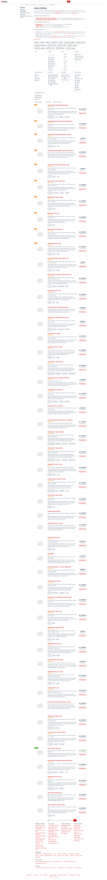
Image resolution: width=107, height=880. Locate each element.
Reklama (79, 874)
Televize (78, 853)
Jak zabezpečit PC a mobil (40, 863)
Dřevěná (69, 33)
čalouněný (54, 35)
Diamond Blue (65, 373)
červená (65, 65)
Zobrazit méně (37, 39)
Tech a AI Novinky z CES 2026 (41, 867)
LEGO (59, 853)
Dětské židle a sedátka (42, 4)
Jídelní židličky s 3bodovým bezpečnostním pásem (46, 19)
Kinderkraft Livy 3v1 (39, 844)
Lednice (41, 855)
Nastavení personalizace (62, 874)
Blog (40, 874)
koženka (51, 37)
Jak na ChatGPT (60, 867)
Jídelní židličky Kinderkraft (53, 825)
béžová (65, 56)
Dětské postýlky (64, 833)
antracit (65, 54)
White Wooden (51, 490)
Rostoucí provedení (58, 11)
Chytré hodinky (38, 853)
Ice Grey (56, 788)
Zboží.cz (21, 4)
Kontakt (51, 876)
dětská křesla (74, 13)
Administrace (45, 874)
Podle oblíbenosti (38, 102)
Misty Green (50, 788)
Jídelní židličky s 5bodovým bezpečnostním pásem (46, 18)
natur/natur (50, 192)
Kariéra (55, 876)
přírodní (49, 146)
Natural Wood (54, 401)
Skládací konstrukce (40, 25)
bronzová (65, 61)
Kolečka (37, 27)
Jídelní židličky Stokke (52, 827)
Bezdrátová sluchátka (47, 853)
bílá (64, 59)
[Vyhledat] (68, 1)
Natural (49, 329)
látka (59, 37)
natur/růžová (56, 192)
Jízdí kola (72, 855)
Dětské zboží (27, 4)
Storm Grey (67, 329)
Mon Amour (54, 286)
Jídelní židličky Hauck (52, 828)
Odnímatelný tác (39, 24)
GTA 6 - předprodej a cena (58, 861)
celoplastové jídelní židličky (59, 31)
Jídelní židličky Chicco (52, 833)
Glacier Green (60, 329)
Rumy (55, 855)
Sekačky (66, 855)
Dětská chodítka (77, 825)
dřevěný (65, 35)
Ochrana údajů (53, 874)
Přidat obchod (29, 874)
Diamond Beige (58, 373)
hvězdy (53, 655)
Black (58, 639)
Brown (53, 639)
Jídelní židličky (77, 828)
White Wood (67, 401)
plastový (70, 35)
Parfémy (59, 855)
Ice (49, 286)
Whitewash (55, 329)
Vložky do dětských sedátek (66, 828)
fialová (65, 68)
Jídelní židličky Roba (52, 841)
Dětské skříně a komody (78, 830)
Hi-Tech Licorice (61, 286)
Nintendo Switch (71, 853)
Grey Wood (61, 401)
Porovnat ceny (82, 113)
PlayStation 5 (64, 853)
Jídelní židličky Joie (52, 839)
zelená (58, 357)
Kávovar (37, 855)
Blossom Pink (61, 788)
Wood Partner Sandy (39, 846)
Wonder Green (55, 772)
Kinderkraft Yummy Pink (40, 825)
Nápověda (36, 874)
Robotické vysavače (49, 855)
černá (65, 63)
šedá (54, 146)
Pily (63, 855)
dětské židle (58, 13)
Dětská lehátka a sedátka (66, 830)
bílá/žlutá (62, 192)
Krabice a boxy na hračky (79, 839)
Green (53, 225)
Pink (57, 302)
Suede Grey (62, 744)
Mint (67, 286)
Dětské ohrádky (77, 837)
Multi (53, 302)
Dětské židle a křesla (65, 831)
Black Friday (37, 857)
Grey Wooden (61, 490)
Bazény (80, 855)
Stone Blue (50, 744)
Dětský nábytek (34, 4)
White (57, 490)
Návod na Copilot (52, 867)
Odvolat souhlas (72, 874)
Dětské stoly (76, 832)
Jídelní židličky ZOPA (52, 835)
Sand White (56, 744)
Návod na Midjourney (77, 867)
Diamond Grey (51, 373)
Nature (53, 623)
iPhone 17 (55, 853)
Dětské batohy (77, 840)
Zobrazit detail (83, 142)
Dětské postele (77, 835)
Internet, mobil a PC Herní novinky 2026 (43, 861)
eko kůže (56, 37)
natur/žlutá (67, 192)
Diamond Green (72, 373)
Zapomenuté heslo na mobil (69, 861)
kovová (73, 33)
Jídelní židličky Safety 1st (53, 843)
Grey (49, 225)
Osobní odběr (48, 102)
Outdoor (76, 855)
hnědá (65, 70)
